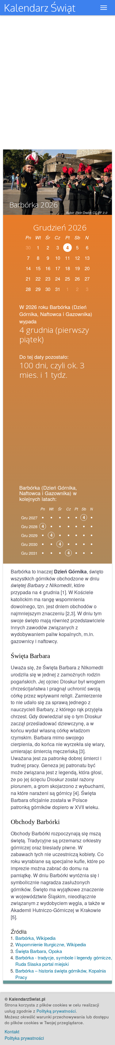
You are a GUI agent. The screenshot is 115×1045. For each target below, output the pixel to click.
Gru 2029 (29, 535)
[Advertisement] (58, 430)
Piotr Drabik (83, 213)
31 (57, 289)
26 (77, 278)
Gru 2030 (29, 544)
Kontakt (12, 1031)
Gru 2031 (29, 553)
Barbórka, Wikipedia (35, 938)
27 (87, 278)
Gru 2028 (29, 526)
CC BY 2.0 (100, 213)
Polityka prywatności (24, 1038)
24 (57, 278)
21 (28, 278)
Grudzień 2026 (59, 227)
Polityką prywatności (56, 1011)
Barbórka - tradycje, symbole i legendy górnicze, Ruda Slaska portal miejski (63, 960)
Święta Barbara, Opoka (38, 951)
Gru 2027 (29, 518)
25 (67, 278)
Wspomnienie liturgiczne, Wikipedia (50, 944)
